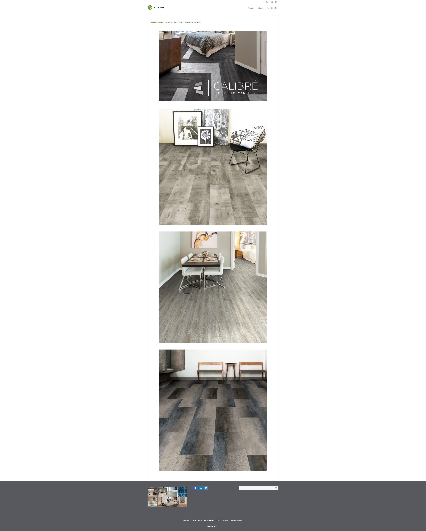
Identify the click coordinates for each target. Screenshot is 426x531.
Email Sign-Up (272, 8)
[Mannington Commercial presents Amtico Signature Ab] (152, 502)
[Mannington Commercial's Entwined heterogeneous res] (172, 492)
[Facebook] (195, 488)
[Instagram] (206, 488)
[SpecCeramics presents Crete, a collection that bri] (152, 492)
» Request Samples (157, 22)
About (260, 8)
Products (251, 8)
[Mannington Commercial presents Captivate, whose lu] (172, 502)
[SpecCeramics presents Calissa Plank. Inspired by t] (162, 502)
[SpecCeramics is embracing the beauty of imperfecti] (182, 492)
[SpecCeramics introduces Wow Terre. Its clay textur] (182, 502)
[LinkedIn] (201, 488)
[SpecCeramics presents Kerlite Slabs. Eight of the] (162, 492)
